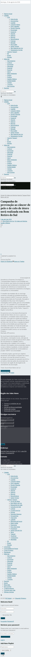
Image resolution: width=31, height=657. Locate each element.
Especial (9, 68)
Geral (9, 72)
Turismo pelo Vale (9, 590)
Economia (10, 64)
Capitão (13, 23)
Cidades (6, 15)
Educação (10, 66)
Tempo (9, 83)
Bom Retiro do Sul (8, 221)
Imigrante (14, 518)
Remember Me (7, 615)
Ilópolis (13, 34)
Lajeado (13, 519)
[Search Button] (15, 91)
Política (9, 77)
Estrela (13, 512)
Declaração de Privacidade (12, 411)
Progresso (14, 529)
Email (2, 424)
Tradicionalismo (9, 588)
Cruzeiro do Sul (15, 510)
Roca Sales (14, 44)
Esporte (9, 70)
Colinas (13, 509)
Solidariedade (11, 81)
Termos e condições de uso (12, 403)
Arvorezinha (14, 21)
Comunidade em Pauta (11, 548)
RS (8, 54)
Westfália (13, 539)
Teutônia (13, 536)
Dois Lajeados (15, 26)
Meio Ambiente (12, 73)
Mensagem (4, 427)
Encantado (14, 30)
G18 (8, 17)
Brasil (9, 55)
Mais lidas (7, 585)
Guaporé (13, 32)
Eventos (6, 88)
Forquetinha (14, 516)
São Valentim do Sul (17, 48)
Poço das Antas (15, 527)
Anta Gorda (14, 19)
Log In (3, 640)
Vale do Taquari (12, 52)
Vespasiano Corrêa (16, 50)
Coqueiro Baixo (15, 25)
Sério (12, 532)
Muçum (13, 37)
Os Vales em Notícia (11, 195)
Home (2, 195)
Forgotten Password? (7, 621)
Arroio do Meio (15, 501)
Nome (6, 418)
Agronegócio (11, 61)
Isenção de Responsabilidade (13, 407)
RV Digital (8, 598)
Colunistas (7, 547)
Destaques (7, 552)
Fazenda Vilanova (16, 514)
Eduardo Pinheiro (20, 598)
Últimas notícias (9, 592)
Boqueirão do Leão (16, 505)
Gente (6, 583)
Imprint (6, 405)
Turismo (10, 84)
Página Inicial (8, 14)
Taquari (13, 534)
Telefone (3, 421)
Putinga (13, 41)
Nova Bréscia (15, 39)
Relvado (13, 43)
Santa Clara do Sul (16, 530)
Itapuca (13, 35)
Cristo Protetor (8, 550)
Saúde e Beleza (12, 79)
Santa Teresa (15, 46)
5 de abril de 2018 (6, 219)
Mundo (9, 57)
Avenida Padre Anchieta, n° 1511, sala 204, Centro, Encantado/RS (14, 452)
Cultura (9, 63)
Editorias (6, 59)
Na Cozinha (10, 86)
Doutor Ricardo (15, 28)
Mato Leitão (14, 523)
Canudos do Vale (16, 507)
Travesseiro (14, 538)
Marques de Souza (16, 521)
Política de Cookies (10, 409)
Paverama (14, 525)
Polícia (9, 75)
